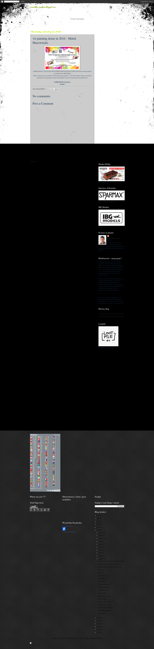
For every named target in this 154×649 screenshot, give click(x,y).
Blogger (100, 638)
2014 (98, 621)
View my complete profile (105, 253)
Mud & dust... (101, 573)
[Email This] (50, 89)
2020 (98, 518)
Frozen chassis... (102, 593)
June (100, 544)
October (101, 535)
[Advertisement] (111, 61)
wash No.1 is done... (103, 590)
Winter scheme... (102, 599)
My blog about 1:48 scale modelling (108, 318)
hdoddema (88, 638)
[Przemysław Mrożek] (64, 530)
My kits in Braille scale (104, 315)
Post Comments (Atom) (44, 161)
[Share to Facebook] (56, 89)
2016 (98, 530)
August (101, 541)
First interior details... (104, 587)
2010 (98, 632)
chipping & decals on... (104, 596)
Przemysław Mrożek (67, 526)
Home (62, 157)
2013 (98, 624)
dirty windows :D (102, 578)
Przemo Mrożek (114, 236)
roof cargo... (101, 570)
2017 (98, 527)
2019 (98, 521)
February (101, 556)
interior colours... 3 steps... (105, 605)
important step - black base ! (105, 607)
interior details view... (104, 584)
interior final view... (103, 576)
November (101, 532)
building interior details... (105, 610)
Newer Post (34, 157)
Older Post (90, 157)
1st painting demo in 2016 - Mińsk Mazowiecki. (111, 561)
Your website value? (36, 645)
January (101, 559)
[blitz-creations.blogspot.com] (31, 643)
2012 (98, 627)
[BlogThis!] (52, 89)
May (100, 547)
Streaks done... (102, 581)
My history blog (102, 312)
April (100, 550)
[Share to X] (54, 89)
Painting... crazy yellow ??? (105, 602)
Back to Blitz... (102, 613)
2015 (98, 618)
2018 (98, 524)
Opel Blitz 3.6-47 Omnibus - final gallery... (109, 564)
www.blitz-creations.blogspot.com (43, 6)
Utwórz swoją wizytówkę (68, 532)
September (102, 538)
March (100, 553)
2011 (98, 629)
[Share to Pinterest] (58, 89)
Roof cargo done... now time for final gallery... (110, 567)
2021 (98, 515)
